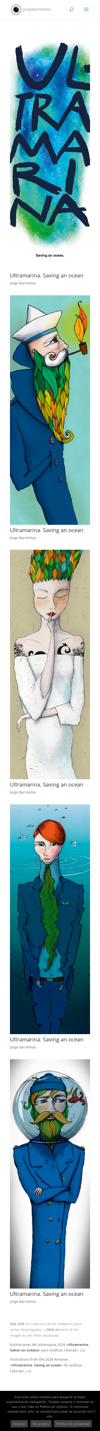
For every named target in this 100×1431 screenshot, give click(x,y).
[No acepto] (94, 1411)
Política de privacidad (73, 1424)
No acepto (41, 1424)
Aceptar (19, 1424)
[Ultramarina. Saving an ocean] (50, 270)
